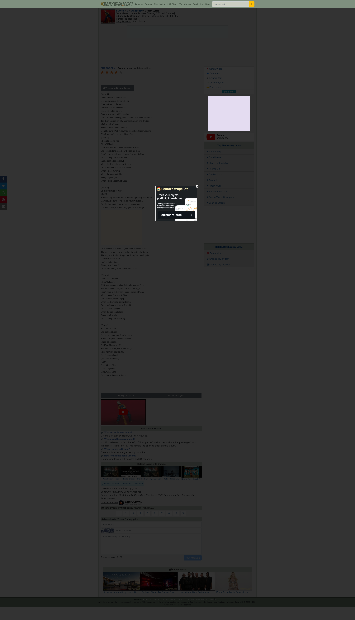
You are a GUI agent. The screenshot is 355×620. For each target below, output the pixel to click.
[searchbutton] (251, 4)
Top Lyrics (198, 4)
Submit (148, 4)
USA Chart (172, 4)
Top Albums (185, 4)
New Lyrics (159, 4)
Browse (139, 4)
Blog (207, 4)
